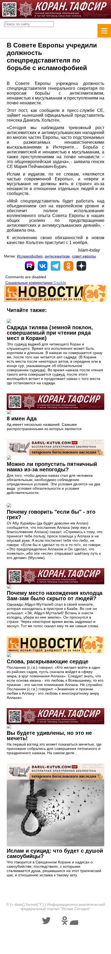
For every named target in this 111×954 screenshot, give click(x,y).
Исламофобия (30, 256)
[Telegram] (55, 266)
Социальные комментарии (35, 282)
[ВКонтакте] (42, 266)
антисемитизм (57, 256)
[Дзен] (81, 266)
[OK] (68, 266)
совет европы (84, 256)
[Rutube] (29, 266)
